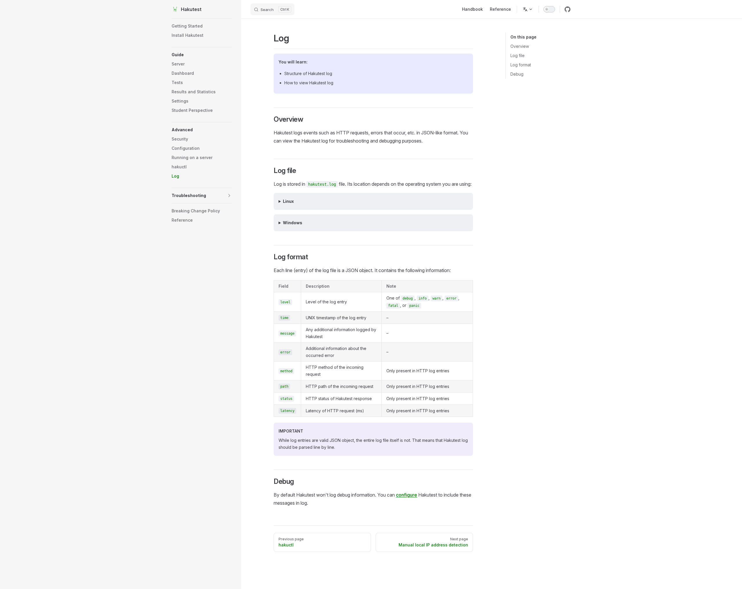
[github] (567, 9)
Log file (517, 55)
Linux (288, 201)
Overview (519, 46)
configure (406, 495)
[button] (202, 54)
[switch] (549, 9)
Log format (520, 64)
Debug (516, 74)
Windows (292, 222)
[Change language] (527, 9)
